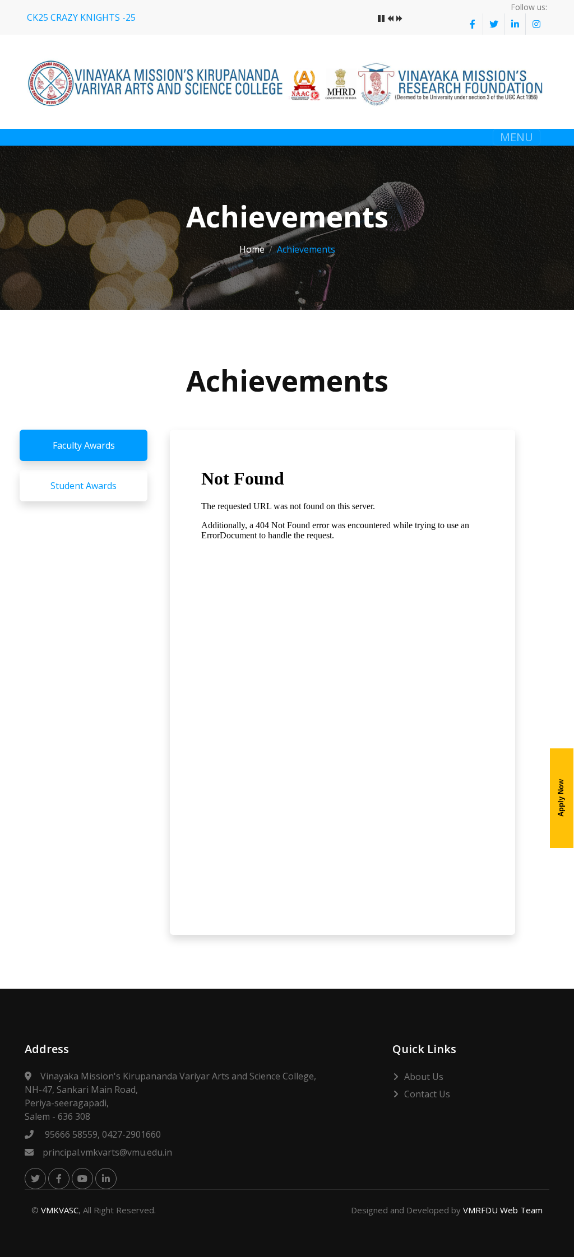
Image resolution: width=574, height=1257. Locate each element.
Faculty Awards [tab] (84, 445)
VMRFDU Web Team (503, 1210)
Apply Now (561, 798)
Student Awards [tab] (83, 485)
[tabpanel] (342, 682)
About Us (423, 1076)
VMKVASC (59, 1210)
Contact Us (427, 1094)
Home (252, 249)
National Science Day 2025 (82, 17)
